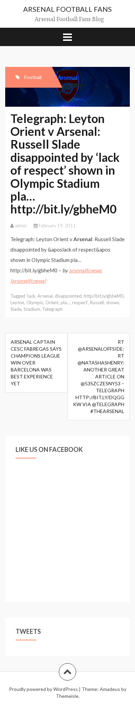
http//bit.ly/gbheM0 (104, 296)
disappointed (68, 296)
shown (112, 302)
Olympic (34, 302)
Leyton (17, 302)
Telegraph (52, 309)
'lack (30, 296)
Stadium (32, 309)
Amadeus (110, 689)
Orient (51, 302)
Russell (97, 302)
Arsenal (45, 296)
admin (21, 225)
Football (33, 77)
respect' (80, 302)
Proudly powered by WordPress (43, 689)
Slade (15, 309)
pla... (65, 302)
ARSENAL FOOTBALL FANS (67, 9)
